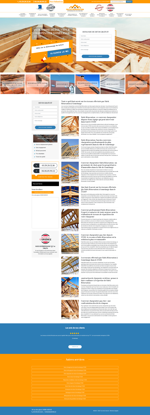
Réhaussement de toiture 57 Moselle (72, 15)
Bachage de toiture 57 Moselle (52, 15)
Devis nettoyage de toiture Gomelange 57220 (75, 370)
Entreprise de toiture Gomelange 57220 (75, 389)
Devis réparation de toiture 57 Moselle (83, 15)
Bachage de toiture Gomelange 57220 (75, 392)
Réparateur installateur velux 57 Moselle (102, 15)
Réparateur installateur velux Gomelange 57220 (75, 380)
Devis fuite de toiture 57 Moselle (120, 15)
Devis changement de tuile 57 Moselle (43, 15)
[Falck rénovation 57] (75, 7)
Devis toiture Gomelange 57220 (75, 376)
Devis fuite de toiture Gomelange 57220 (75, 386)
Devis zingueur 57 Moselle (112, 15)
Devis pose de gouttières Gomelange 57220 (75, 398)
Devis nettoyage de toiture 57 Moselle (62, 15)
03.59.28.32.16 (25, 1)
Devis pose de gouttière (128, 15)
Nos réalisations (56, 1)
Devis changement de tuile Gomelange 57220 (75, 367)
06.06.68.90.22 (40, 1)
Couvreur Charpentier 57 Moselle (22, 15)
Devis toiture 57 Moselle (92, 15)
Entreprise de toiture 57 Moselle (32, 15)
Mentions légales (114, 410)
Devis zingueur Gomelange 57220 (75, 383)
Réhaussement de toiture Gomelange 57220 (75, 395)
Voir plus (75, 346)
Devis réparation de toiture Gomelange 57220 (75, 373)
